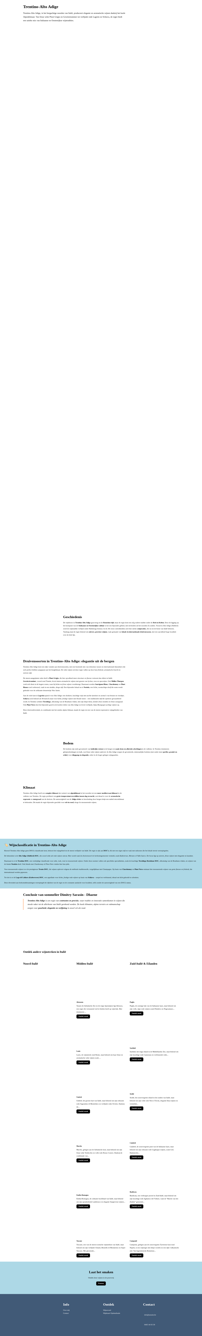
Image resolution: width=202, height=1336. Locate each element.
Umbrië (79, 1097)
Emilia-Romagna (82, 1195)
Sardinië (133, 1048)
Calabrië (133, 1143)
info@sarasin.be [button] (150, 1315)
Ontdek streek (83, 1016)
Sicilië (132, 1094)
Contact (66, 1313)
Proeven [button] (101, 1283)
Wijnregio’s (154, 5)
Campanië (133, 1241)
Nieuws (173, 5)
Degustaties (122, 5)
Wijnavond (107, 1310)
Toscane (79, 1241)
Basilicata (133, 1192)
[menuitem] (122, 5)
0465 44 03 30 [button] (149, 1325)
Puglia (132, 1002)
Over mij (164, 5)
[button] (193, 5)
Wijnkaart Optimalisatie (138, 5)
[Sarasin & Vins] (8, 5)
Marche (79, 1146)
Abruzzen (79, 1002)
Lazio (78, 1051)
